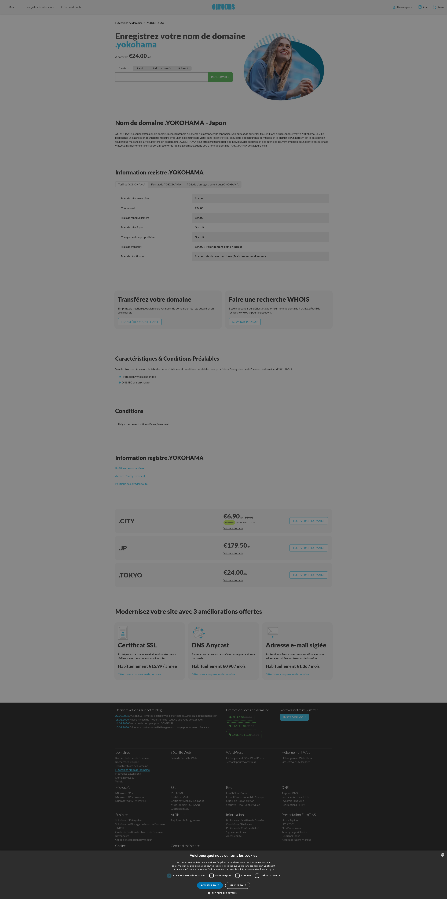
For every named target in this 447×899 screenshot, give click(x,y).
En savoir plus (267, 869)
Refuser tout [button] (237, 885)
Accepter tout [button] (210, 885)
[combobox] (442, 855)
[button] (223, 893)
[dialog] (223, 874)
